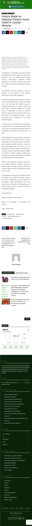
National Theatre (20, 214)
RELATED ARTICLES (8, 273)
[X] (7, 32)
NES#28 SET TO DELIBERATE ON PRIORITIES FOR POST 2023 (24, 241)
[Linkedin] (19, 32)
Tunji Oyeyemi (6, 28)
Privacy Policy (5, 508)
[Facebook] (3, 32)
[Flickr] (23, 518)
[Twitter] (12, 518)
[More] (27, 32)
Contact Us (21, 508)
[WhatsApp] (15, 32)
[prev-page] (3, 310)
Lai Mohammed (10, 214)
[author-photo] (16, 262)
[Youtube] (19, 518)
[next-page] (5, 310)
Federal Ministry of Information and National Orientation (16, 511)
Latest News (9, 10)
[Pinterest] (11, 32)
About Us (12, 508)
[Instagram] (16, 518)
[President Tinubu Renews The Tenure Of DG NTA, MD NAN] (6, 279)
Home (3, 10)
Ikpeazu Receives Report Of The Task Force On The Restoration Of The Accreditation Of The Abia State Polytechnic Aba (9, 243)
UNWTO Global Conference (14, 216)
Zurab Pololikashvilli (7, 218)
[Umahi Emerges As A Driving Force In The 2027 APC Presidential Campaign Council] (6, 301)
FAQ (17, 508)
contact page (21, 382)
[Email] (23, 32)
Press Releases (11, 13)
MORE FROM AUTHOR (21, 273)
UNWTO (4, 216)
